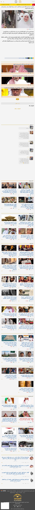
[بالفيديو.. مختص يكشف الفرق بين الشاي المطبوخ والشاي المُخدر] (26, 371)
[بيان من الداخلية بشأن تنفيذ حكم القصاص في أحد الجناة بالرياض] (9, 218)
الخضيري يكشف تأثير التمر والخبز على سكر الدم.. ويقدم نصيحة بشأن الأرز (26, 314)
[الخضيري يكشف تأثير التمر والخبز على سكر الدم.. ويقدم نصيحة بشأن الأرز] (26, 309)
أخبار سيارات (31, 426)
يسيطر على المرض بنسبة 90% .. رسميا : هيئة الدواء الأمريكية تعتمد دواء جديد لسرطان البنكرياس (9, 327)
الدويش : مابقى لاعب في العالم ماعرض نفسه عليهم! (23, 64)
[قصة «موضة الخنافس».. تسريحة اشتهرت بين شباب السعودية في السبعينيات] (26, 293)
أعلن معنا (17, 492)
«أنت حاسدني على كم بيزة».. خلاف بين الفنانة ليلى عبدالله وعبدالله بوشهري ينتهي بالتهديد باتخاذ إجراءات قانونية (26, 267)
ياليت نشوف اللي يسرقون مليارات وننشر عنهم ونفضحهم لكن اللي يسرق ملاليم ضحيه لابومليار (24, 152)
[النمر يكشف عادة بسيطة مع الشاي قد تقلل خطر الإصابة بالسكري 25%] (9, 309)
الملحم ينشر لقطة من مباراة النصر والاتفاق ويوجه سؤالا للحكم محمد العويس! (18, 87)
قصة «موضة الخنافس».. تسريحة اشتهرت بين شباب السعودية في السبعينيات (27, 298)
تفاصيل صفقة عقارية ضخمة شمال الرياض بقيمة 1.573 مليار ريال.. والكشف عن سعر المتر (9, 344)
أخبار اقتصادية (30, 333)
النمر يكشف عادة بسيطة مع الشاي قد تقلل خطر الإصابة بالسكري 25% (9, 314)
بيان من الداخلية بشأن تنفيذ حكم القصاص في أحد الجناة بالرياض (10, 223)
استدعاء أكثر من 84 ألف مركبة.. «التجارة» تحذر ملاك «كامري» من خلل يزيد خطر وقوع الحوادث (9, 436)
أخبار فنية (31, 243)
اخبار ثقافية (31, 274)
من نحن (24, 492)
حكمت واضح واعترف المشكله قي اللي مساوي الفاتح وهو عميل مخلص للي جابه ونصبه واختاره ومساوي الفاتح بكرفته (24, 144)
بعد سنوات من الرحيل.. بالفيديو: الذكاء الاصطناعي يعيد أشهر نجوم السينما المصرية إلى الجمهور (9, 253)
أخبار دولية (31, 181)
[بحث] (3, 1)
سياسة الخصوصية (12, 492)
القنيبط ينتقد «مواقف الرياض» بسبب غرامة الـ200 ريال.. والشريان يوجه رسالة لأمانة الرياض (26, 436)
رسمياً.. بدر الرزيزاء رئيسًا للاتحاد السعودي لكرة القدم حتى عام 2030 (26, 406)
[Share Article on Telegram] (31, 58)
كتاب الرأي (31, 455)
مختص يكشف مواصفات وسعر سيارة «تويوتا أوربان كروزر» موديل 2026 (26, 449)
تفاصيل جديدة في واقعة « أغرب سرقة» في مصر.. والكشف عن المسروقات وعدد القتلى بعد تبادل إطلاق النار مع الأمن (27, 206)
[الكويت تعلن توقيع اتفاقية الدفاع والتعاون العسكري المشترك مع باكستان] (9, 200)
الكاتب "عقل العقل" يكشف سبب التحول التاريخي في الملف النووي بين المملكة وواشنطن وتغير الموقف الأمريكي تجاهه (15, 473)
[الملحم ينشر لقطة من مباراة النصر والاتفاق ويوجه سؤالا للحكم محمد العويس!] (17, 92)
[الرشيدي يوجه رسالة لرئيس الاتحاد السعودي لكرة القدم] (17, 80)
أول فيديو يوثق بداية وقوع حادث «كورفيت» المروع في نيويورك (10, 449)
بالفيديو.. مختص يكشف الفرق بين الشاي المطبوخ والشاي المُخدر (27, 376)
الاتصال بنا (20, 492)
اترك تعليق (17, 103)
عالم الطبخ (31, 366)
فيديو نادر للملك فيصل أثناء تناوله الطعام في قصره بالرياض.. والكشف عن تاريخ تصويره (9, 298)
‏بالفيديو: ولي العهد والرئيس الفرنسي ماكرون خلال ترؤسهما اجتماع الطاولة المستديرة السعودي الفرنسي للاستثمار (9, 419)
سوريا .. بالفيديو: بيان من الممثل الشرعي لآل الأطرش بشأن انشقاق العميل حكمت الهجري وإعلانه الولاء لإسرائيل (26, 191)
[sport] (16, 1)
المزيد (17, 99)
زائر (28, 126)
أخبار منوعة (31, 213)
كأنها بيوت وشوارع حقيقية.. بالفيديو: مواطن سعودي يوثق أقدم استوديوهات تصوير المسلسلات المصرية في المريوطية (9, 267)
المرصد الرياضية (30, 62)
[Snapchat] (33, 58)
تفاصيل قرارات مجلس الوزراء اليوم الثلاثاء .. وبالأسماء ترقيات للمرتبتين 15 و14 (26, 419)
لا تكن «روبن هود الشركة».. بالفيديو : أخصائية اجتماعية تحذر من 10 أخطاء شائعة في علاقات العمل (26, 285)
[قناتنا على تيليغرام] (14, 506)
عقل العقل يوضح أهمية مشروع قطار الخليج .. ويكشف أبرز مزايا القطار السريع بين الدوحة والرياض (15, 480)
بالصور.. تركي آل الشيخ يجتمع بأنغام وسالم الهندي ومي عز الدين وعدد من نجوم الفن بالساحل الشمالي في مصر (26, 253)
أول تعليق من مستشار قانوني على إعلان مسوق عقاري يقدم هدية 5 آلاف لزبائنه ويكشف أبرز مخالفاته (9, 237)
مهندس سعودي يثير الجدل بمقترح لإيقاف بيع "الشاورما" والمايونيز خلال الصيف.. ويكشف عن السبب (26, 389)
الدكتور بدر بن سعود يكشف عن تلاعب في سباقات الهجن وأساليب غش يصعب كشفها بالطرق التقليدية (15, 466)
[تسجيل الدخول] (33, 1)
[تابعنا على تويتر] (20, 507)
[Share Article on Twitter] (28, 58)
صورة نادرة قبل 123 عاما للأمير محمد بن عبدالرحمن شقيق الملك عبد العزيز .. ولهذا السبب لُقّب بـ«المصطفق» (9, 285)
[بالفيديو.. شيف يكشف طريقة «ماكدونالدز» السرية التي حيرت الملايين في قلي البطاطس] (9, 371)
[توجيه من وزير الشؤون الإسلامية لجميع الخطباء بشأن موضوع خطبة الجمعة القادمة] (9, 401)
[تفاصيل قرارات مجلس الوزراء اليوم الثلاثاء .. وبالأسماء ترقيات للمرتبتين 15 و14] (26, 414)
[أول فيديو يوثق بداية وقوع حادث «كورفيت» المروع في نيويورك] (9, 444)
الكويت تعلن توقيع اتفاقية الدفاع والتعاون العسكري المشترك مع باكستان (10, 205)
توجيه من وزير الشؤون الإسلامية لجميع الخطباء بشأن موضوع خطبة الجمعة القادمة (9, 406)
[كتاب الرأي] (32, 1)
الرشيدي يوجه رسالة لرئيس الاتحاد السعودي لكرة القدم (22, 75)
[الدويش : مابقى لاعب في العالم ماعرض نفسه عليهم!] (17, 68)
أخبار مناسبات (30, 396)
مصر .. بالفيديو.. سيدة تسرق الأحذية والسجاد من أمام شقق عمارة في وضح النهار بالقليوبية (26, 223)
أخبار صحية (31, 305)
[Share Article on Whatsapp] (30, 58)
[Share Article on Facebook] (27, 58)
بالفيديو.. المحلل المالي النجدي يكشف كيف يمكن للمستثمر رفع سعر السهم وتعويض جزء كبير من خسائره (26, 359)
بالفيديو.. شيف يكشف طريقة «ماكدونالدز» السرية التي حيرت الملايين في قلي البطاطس (10, 376)
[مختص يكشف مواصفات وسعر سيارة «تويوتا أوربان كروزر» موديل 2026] (26, 444)
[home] (20, 1)
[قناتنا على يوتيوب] (17, 506)
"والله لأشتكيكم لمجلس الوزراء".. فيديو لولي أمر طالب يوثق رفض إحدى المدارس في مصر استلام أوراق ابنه (9, 191)
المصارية (27, 128)
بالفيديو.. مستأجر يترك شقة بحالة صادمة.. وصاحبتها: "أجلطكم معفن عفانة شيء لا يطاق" (27, 237)
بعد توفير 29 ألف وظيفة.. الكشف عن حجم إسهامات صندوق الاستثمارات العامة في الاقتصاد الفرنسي (9, 359)
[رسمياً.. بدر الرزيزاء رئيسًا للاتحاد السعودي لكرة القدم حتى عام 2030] (26, 401)
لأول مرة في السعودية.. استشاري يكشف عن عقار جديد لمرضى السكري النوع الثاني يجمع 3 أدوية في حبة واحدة (26, 327)
